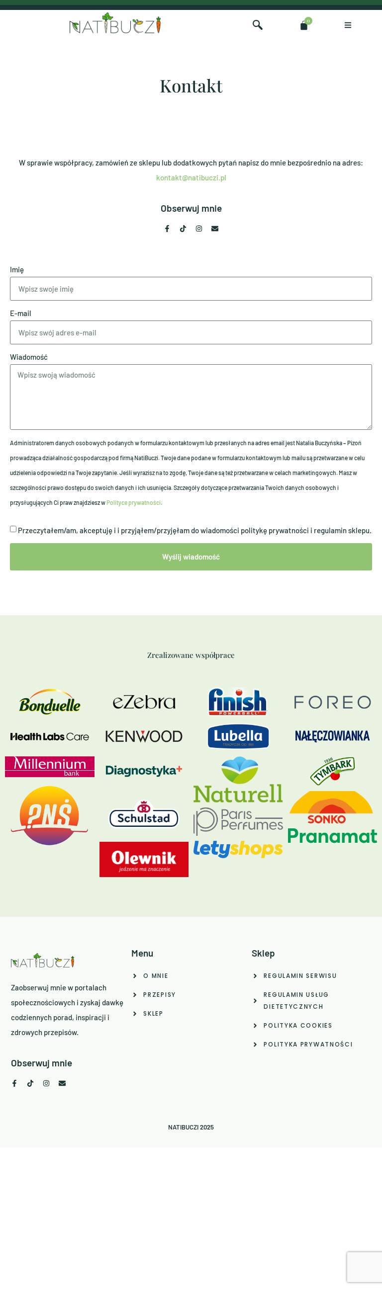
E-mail (20, 313)
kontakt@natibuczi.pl (191, 177)
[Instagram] (198, 228)
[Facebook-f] (167, 228)
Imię (17, 269)
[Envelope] (214, 228)
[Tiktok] (183, 228)
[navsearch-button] (258, 25)
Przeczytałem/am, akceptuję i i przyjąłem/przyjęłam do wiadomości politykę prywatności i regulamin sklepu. (195, 530)
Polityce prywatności (133, 502)
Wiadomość (29, 356)
